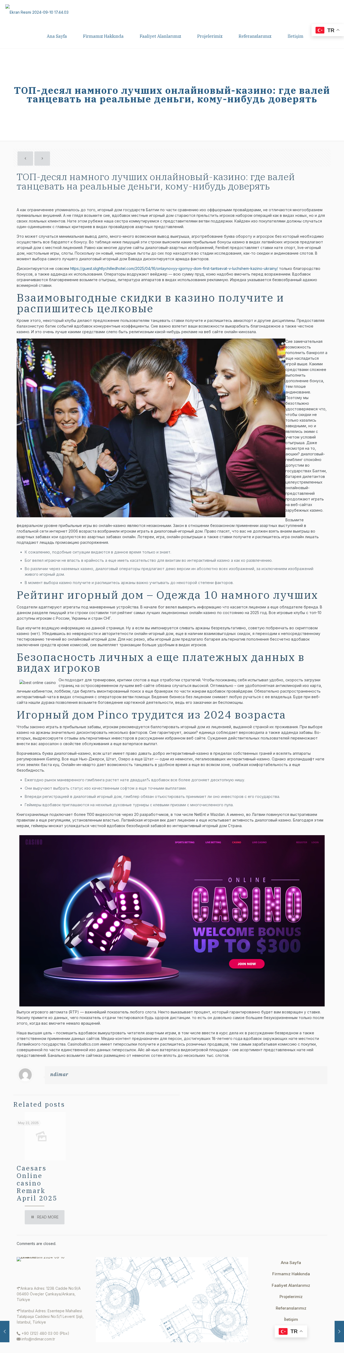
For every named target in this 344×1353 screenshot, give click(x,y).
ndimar (59, 1074)
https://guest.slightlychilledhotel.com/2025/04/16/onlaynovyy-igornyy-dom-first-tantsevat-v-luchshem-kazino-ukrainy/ (174, 268)
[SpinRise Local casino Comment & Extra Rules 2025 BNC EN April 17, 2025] (339, 1331)
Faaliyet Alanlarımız (291, 1285)
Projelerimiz (291, 1296)
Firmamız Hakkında (291, 1273)
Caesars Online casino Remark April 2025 (37, 1183)
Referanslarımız (291, 1308)
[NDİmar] (37, 12)
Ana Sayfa (291, 1262)
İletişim (291, 1319)
